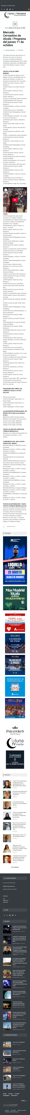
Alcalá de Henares (10, 50)
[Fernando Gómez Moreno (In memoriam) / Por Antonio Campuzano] (7, 795)
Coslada (17, 1093)
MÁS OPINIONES (15, 867)
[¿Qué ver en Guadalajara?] (7, 1078)
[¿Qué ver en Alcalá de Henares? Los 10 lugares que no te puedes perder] (7, 1086)
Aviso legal (13, 1110)
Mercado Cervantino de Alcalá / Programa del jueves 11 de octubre (14, 39)
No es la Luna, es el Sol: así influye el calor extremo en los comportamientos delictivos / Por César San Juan (19, 826)
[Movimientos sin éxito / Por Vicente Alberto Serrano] (7, 838)
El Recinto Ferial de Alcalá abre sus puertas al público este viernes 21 (19, 993)
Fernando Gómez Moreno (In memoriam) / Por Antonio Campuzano (20, 793)
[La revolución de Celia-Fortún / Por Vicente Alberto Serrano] (7, 805)
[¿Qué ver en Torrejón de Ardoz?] (7, 1061)
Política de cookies (22, 1110)
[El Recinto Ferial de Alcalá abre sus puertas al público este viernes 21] (7, 995)
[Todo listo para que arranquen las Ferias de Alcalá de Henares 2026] (7, 1005)
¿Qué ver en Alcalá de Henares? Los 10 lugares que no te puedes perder (19, 1085)
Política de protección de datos (11, 1111)
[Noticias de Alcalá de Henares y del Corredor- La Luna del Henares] (15, 16)
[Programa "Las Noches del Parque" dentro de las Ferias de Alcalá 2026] (7, 929)
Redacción (5, 900)
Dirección (5, 902)
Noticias (22, 953)
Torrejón (10, 1093)
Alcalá (4, 1093)
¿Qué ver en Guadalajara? (19, 1075)
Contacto (7, 1110)
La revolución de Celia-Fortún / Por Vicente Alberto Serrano (20, 803)
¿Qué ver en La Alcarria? (19, 1042)
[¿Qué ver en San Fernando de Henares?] (7, 1053)
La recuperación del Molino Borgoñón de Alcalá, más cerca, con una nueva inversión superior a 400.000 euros (20, 961)
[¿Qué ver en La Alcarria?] (7, 1044)
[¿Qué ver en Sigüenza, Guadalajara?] (7, 1069)
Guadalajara (6, 1095)
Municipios (14, 1095)
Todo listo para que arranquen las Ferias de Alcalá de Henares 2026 (19, 1003)
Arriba (23, 1100)
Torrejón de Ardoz (16, 1019)
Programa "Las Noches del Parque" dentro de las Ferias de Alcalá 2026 (8, 5)
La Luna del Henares (13, 1104)
